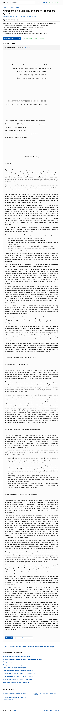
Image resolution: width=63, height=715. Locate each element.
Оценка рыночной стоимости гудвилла (16, 682)
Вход (38, 2)
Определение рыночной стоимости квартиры (44, 693)
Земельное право (15, 7)
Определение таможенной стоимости (15, 662)
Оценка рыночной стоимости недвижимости (18, 676)
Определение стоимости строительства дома (18, 665)
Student (14, 710)
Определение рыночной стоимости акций (17, 656)
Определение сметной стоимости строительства (19, 673)
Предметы (6, 7)
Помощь (44, 2)
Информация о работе (28, 646)
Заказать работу (53, 2)
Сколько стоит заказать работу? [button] (33, 38)
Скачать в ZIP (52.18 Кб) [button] (12, 38)
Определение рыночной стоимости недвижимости (14, 698)
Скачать (26, 47)
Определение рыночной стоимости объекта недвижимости (22, 659)
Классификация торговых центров (14, 667)
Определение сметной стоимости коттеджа (17, 679)
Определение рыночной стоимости (14, 693)
